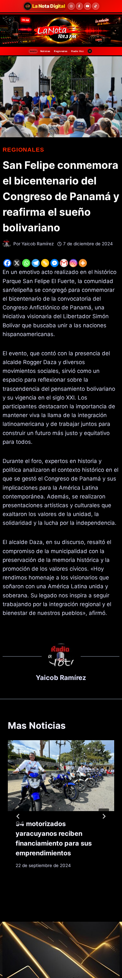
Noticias (45, 51)
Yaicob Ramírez (61, 677)
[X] (17, 263)
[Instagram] (71, 6)
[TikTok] (95, 6)
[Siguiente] (104, 816)
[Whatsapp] (26, 263)
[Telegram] (36, 263)
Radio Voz (77, 51)
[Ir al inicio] (90, 51)
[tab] (48, 898)
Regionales (60, 51)
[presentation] (61, 775)
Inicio (33, 51)
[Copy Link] (45, 263)
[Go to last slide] (18, 816)
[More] (83, 263)
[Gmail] (64, 263)
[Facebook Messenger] (54, 263)
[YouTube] (87, 6)
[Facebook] (79, 6)
